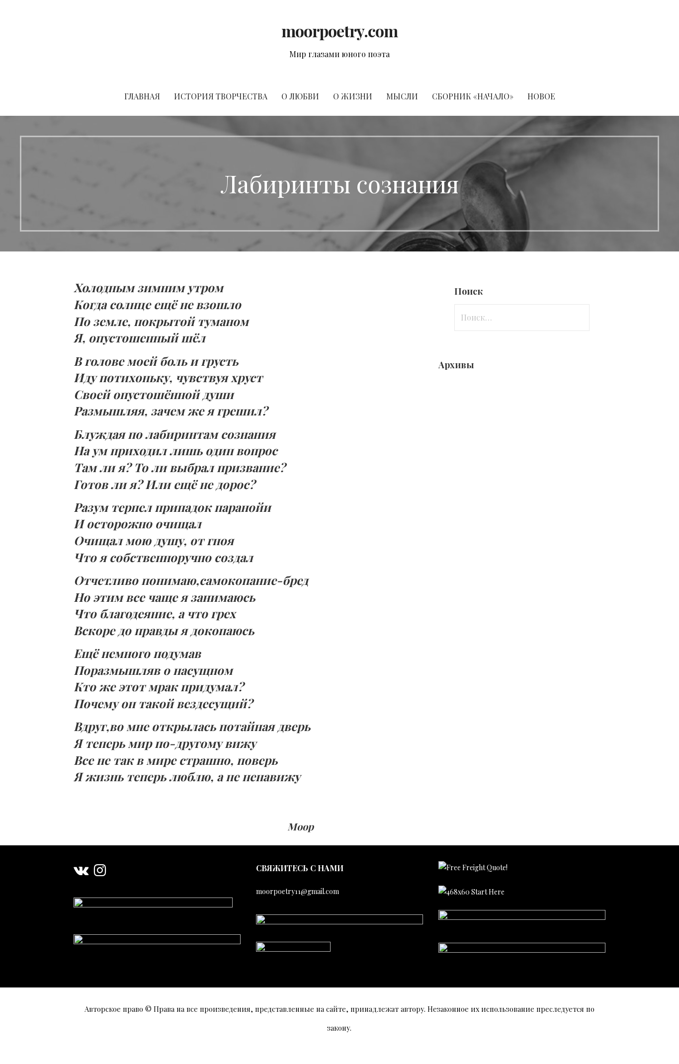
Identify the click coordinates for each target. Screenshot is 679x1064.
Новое (541, 96)
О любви (300, 96)
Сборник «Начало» (472, 96)
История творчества (220, 96)
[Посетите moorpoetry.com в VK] (81, 872)
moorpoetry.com (339, 30)
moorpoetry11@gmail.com (297, 891)
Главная (142, 96)
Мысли (402, 96)
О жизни (352, 96)
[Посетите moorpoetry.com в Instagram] (100, 872)
